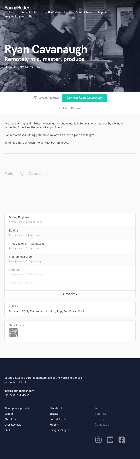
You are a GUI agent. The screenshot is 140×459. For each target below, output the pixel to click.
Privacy (99, 419)
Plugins (101, 12)
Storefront (56, 408)
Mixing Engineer (19, 217)
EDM (25, 311)
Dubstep (14, 311)
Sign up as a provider (17, 408)
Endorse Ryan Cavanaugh (26, 174)
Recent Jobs (29, 12)
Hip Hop (50, 311)
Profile (63, 108)
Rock (81, 311)
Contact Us (102, 424)
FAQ (7, 430)
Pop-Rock (70, 311)
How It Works (50, 12)
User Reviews (12, 424)
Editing (13, 230)
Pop (59, 311)
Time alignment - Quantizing (26, 243)
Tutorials (100, 414)
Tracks (67, 12)
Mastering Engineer (21, 283)
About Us (10, 419)
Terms (98, 408)
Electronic (36, 311)
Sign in (33, 16)
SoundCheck (84, 12)
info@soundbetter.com (19, 391)
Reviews (76, 108)
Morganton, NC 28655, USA (22, 67)
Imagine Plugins (14, 16)
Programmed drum (20, 257)
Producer (14, 270)
